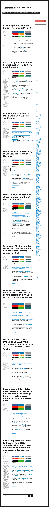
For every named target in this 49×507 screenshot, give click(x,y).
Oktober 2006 (38, 236)
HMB (4, 224)
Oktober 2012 (38, 164)
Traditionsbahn (5, 481)
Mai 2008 (37, 217)
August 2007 (38, 226)
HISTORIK (4, 367)
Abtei (4, 212)
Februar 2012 (38, 172)
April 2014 (37, 146)
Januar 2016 (38, 125)
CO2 (3, 362)
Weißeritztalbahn (28, 474)
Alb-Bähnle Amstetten (39, 262)
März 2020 (37, 75)
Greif (7, 265)
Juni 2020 (37, 72)
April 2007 (37, 230)
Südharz (4, 99)
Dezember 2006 (38, 234)
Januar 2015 (38, 137)
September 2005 (38, 249)
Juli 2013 (37, 155)
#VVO (17, 471)
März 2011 (37, 183)
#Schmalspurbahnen (22, 368)
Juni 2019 (37, 84)
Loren (8, 132)
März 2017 (37, 111)
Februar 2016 (38, 124)
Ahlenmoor (5, 128)
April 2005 (37, 254)
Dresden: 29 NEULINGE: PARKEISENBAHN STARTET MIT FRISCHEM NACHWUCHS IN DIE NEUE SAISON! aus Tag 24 (18, 295)
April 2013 (37, 158)
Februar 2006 (38, 244)
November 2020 (38, 67)
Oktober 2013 (38, 152)
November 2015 (38, 127)
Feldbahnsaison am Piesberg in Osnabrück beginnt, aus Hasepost (17, 153)
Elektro (7, 40)
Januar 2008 (38, 221)
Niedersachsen (5, 127)
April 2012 (37, 170)
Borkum (37, 270)
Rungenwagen (5, 231)
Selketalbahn (29, 90)
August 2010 (38, 190)
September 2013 (38, 153)
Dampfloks (5, 39)
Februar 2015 (38, 136)
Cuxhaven (4, 129)
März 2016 (37, 123)
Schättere (4, 232)
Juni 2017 (37, 108)
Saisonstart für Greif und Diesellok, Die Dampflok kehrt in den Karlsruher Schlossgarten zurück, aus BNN (18, 249)
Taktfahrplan (5, 100)
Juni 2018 (37, 96)
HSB (7, 90)
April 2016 (37, 122)
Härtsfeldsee (5, 222)
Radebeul (4, 475)
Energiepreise (5, 366)
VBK (8, 268)
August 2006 (38, 238)
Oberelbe (14, 471)
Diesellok (4, 85)
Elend (7, 86)
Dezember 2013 (38, 150)
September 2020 (38, 69)
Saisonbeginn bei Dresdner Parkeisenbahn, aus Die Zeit (17, 26)
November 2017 (38, 103)
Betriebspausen (5, 465)
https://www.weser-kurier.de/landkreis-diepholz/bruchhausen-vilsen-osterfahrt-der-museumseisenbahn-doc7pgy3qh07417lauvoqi (21, 415)
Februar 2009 (38, 208)
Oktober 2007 (38, 224)
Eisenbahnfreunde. (16, 422)
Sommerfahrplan (6, 96)
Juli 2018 (37, 95)
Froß (8, 366)
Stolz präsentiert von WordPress (23, 502)
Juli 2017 (37, 107)
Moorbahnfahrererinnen (17, 137)
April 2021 (37, 62)
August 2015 (38, 130)
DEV (28, 428)
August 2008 (38, 214)
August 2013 (38, 154)
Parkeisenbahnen (6, 308)
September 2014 (38, 141)
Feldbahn (14, 140)
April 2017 (37, 110)
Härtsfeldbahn (5, 221)
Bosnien (37, 271)
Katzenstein (5, 226)
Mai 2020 (37, 73)
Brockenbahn (14, 93)
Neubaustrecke (5, 230)
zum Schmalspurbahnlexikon (17, 12)
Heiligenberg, (23, 424)
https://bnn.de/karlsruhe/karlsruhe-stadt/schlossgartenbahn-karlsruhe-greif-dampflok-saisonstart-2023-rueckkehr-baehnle (22, 267)
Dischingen (5, 215)
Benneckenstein (5, 81)
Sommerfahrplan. (15, 84)
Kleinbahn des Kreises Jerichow (41, 301)
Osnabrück (14, 175)
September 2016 (38, 117)
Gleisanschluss (6, 219)
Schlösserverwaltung (21, 50)
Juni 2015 (37, 132)
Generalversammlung (16, 221)
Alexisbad (4, 80)
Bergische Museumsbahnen (40, 267)
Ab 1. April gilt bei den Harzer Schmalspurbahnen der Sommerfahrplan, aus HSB (17, 64)
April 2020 (37, 74)
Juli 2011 (37, 179)
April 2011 (37, 182)
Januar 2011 (37, 185)
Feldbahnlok (5, 131)
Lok (7, 227)
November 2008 (38, 211)
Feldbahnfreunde (6, 169)
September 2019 (38, 81)
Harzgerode (5, 88)
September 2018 (38, 93)
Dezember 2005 (38, 246)
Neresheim (18, 220)
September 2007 (38, 225)
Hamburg (37, 285)
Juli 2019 (37, 83)
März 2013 (37, 159)
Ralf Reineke (5, 34)
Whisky (4, 488)
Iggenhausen (5, 225)
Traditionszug (5, 101)
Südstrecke (5, 175)
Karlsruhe (6, 266)
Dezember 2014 (38, 138)
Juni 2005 (37, 252)
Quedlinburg (5, 92)
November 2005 (38, 247)
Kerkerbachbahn (38, 297)
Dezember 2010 (38, 186)
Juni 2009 (37, 204)
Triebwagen (5, 102)
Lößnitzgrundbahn (19, 475)
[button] (15, 32)
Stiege (6, 97)
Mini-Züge (22, 48)
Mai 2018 (37, 97)
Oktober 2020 (38, 68)
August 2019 (38, 82)
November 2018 (38, 91)
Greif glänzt (27, 276)
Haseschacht (24, 178)
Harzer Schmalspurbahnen (40, 288)
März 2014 (37, 147)
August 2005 (38, 250)
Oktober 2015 (38, 128)
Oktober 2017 (38, 104)
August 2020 (38, 70)
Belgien (37, 266)
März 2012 (37, 171)
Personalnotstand (15, 319)
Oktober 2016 (38, 116)
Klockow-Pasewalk (39, 304)
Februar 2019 (38, 88)
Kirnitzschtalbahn (38, 299)
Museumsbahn (5, 228)
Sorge (4, 97)
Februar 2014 (38, 148)
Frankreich (37, 283)
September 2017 (38, 105)
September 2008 (38, 213)
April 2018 (37, 98)
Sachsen (4, 309)
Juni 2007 (37, 228)
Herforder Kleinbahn (39, 289)
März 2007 (37, 231)
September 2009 (38, 201)
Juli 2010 (37, 191)
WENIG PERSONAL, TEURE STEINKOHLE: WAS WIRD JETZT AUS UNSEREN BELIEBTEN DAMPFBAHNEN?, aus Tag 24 (18, 344)
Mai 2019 (37, 85)
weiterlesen (14, 55)
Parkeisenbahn (21, 46)
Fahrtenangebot (21, 88)
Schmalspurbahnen (27, 80)
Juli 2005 (37, 251)
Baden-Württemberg (39, 264)
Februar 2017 (38, 112)
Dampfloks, (14, 377)
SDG (4, 369)
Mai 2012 (37, 169)
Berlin (37, 268)
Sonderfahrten (15, 420)
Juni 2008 (37, 216)
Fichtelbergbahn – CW (39, 282)
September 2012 (38, 165)
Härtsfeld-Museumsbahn (17, 222)
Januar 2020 (38, 77)
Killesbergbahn (38, 298)
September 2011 (38, 177)
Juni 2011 (37, 180)
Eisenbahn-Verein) (20, 429)
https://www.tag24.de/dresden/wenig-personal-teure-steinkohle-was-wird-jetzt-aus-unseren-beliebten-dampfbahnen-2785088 (22, 363)
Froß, (20, 477)
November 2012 (38, 163)
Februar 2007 (38, 232)
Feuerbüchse (5, 217)
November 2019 (38, 79)
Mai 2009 (37, 205)
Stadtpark (4, 233)
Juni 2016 (37, 120)
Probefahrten (5, 267)
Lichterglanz (5, 472)
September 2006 (38, 237)
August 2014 (38, 142)
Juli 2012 (37, 167)
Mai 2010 (37, 193)
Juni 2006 (37, 240)
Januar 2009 (38, 209)
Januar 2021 (38, 65)
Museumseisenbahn (24, 420)
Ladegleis (4, 227)
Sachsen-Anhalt (5, 78)
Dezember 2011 (38, 174)
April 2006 (37, 242)
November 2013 (38, 151)
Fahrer (8, 129)
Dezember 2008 (38, 210)
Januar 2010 (38, 197)
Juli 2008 (37, 215)
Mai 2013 (37, 157)
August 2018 (38, 94)
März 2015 (37, 135)
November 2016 (38, 115)
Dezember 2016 (38, 114)
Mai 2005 (37, 253)
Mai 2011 (37, 181)
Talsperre (4, 480)
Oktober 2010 (38, 188)
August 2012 (38, 166)
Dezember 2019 (38, 78)
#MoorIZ (13, 136)
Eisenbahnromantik (6, 216)
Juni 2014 (37, 144)
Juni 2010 (37, 192)
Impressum (9, 12)
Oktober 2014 (38, 140)
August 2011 (38, 178)
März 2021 (37, 63)
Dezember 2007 (38, 222)
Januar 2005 (38, 255)
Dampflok (4, 83)
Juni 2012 (37, 168)
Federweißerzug (5, 469)
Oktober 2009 (38, 200)
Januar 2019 (38, 89)
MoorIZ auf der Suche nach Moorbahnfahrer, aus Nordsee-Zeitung (16, 115)
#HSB (16, 81)
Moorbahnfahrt (5, 135)
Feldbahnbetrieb (15, 184)
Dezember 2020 (38, 66)
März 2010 (37, 195)
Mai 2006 (37, 241)
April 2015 (37, 134)
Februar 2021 (38, 64)
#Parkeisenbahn (29, 319)
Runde (4, 43)
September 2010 (38, 189)
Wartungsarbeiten (6, 485)
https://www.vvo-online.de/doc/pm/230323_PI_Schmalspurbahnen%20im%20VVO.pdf (22, 466)
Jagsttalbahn (38, 296)
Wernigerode (14, 80)
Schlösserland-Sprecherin (21, 329)
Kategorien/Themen (26, 12)
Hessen (37, 290)
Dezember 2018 (38, 90)
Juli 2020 (37, 71)
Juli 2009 (37, 203)
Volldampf (4, 484)
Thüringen (4, 79)
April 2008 (37, 218)
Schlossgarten (27, 271)
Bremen (37, 273)
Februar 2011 (38, 184)
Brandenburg (38, 272)
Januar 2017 (38, 113)
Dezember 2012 (38, 162)
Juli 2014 (37, 143)
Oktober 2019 (38, 80)
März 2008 (37, 219)
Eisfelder (4, 86)
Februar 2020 (38, 76)
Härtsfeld (4, 220)
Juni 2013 (37, 156)
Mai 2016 (37, 121)
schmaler (14, 174)
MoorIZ (6, 137)
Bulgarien (37, 275)
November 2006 (38, 235)
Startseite (4, 12)
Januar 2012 (38, 173)
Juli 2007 (37, 227)
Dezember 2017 (38, 102)
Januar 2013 (37, 161)
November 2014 (38, 139)
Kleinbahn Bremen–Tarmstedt (40, 300)
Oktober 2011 (38, 176)
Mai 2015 (37, 133)
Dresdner (15, 46)
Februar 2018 (38, 100)
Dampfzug (21, 90)
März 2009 (37, 207)
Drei (7, 85)
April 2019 (37, 86)
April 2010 (37, 194)
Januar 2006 (38, 245)
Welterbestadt (5, 105)
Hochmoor (29, 140)
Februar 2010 (38, 196)
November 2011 (38, 175)
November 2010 (38, 187)
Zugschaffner (23, 325)
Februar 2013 (38, 160)
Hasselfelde (5, 90)
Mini (6, 41)
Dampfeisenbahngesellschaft (24, 478)
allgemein (37, 263)
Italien (37, 295)
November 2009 (38, 199)
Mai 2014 (37, 145)
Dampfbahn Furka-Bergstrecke (41, 277)
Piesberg (29, 174)
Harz (4, 76)
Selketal (4, 94)
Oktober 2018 (38, 92)
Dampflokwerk (5, 213)
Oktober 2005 (38, 248)
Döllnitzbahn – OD (39, 280)
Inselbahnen (38, 294)
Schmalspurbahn (6, 476)
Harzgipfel (4, 89)
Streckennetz (5, 98)
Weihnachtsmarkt (6, 486)
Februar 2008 (38, 220)
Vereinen (4, 482)
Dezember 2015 (38, 126)
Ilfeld (4, 91)
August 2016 (38, 118)
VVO (7, 484)
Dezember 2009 (38, 198)
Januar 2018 (38, 101)
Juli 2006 (37, 239)
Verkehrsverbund (29, 470)
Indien (37, 293)
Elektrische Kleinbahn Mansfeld (41, 281)
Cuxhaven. (18, 141)
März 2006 (37, 243)
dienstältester (5, 468)
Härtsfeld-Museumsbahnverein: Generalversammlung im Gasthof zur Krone (17, 197)
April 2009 (37, 206)
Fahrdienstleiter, (29, 324)
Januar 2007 (38, 233)
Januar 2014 (38, 149)
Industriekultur (5, 171)
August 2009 (38, 202)
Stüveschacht (14, 179)
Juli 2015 (37, 131)
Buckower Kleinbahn (39, 274)
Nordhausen (7, 91)
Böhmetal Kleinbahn (39, 269)
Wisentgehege (5, 235)
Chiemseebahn (38, 276)
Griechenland (38, 284)
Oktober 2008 (38, 212)
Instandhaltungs (5, 471)
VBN (6, 104)
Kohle (23, 377)
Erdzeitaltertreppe (15, 182)
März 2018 (37, 99)
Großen (22, 47)
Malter (4, 474)
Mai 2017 (37, 109)
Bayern (37, 265)
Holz (4, 266)
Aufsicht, (14, 325)
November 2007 (38, 223)
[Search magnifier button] (45, 21)
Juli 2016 (37, 119)
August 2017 (38, 106)
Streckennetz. (17, 89)
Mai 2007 (37, 229)
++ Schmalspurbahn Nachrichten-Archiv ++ (18, 7)
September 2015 (38, 129)
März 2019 (37, 87)
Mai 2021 (37, 61)
